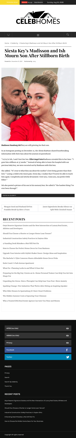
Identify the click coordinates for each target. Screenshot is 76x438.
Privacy (9, 343)
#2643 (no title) (12, 335)
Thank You (8, 386)
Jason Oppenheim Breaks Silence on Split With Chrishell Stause (57, 208)
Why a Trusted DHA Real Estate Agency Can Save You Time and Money (31, 301)
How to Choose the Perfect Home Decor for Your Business (26, 248)
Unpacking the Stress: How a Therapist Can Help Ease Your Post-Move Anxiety (35, 281)
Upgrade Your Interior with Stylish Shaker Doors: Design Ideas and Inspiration (35, 253)
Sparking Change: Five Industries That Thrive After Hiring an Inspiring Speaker (35, 286)
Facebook (10, 350)
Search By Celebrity (11, 382)
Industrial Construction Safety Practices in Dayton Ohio (25, 238)
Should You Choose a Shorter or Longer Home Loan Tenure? (27, 233)
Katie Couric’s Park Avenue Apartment (18, 263)
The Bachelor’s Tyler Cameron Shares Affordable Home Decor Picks (30, 258)
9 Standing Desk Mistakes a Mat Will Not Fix (21, 243)
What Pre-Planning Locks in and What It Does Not (23, 268)
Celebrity (13, 195)
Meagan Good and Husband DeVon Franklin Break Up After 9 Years (18, 208)
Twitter (9, 357)
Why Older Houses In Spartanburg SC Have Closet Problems (27, 291)
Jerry (34, 61)
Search (7, 377)
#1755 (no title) (12, 328)
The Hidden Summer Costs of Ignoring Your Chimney (24, 296)
